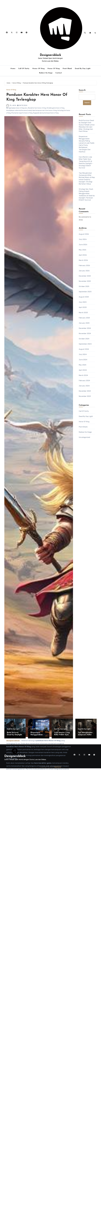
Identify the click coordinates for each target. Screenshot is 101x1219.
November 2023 (85, 396)
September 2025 (85, 292)
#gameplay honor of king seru (17, 108)
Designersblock (50, 55)
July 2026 (83, 239)
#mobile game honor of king (55, 108)
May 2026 (82, 250)
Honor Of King (38, 68)
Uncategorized (84, 437)
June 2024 (83, 360)
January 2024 (84, 386)
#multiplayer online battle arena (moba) (19, 110)
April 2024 (83, 370)
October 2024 (84, 339)
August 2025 (84, 297)
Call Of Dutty (23, 68)
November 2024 (85, 333)
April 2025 (83, 307)
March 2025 (83, 313)
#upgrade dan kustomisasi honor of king (45, 113)
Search (82, 90)
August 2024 (84, 349)
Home (12, 68)
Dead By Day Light (83, 68)
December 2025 (85, 276)
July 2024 (83, 354)
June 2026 (83, 245)
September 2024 (85, 344)
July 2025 (83, 302)
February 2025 (84, 318)
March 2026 (83, 260)
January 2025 (84, 323)
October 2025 (84, 286)
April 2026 (83, 255)
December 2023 (85, 391)
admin (14, 105)
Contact (58, 73)
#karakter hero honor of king (37, 108)
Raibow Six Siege (45, 73)
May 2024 (82, 365)
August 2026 (84, 234)
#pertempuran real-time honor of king (44, 110)
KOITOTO (58, 767)
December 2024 (85, 328)
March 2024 (83, 375)
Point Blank (67, 68)
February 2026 (84, 265)
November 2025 (85, 281)
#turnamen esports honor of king (21, 113)
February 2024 (84, 380)
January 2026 (84, 271)
